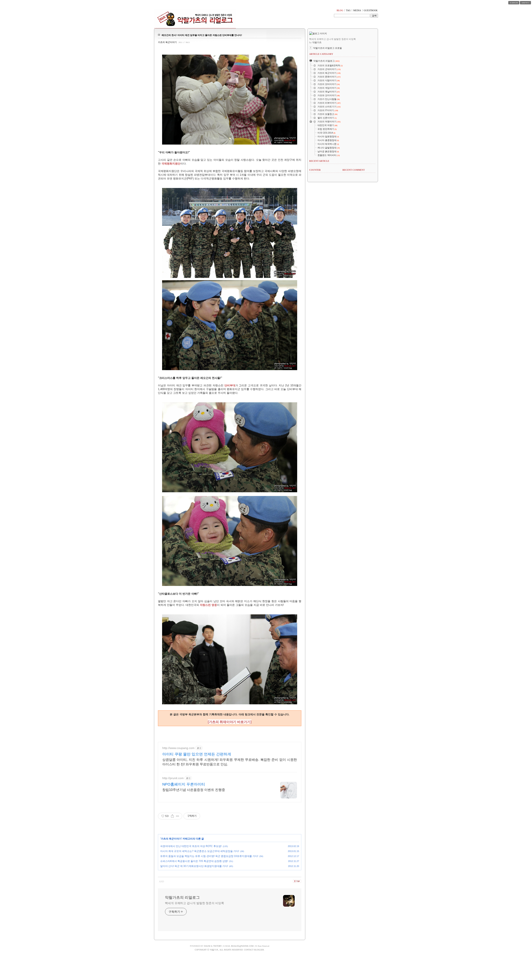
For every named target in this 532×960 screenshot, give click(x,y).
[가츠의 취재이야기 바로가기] (229, 722)
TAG (348, 10)
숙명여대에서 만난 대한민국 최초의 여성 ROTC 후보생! (191, 846)
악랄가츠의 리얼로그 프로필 (327, 48)
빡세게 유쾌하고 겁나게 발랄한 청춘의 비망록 (194, 903)
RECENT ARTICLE (319, 161)
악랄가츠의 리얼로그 (182, 897)
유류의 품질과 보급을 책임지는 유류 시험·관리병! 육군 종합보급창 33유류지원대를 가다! (209, 856)
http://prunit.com (173, 778)
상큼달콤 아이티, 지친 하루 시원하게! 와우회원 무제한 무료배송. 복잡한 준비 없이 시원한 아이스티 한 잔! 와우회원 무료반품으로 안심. (229, 762)
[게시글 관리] (177, 816)
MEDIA (357, 10)
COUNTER (315, 170)
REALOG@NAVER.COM (242, 946)
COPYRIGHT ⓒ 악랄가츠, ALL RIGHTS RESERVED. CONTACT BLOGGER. (230, 950)
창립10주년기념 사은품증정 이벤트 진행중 (193, 790)
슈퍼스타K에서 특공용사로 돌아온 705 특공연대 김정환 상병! (194, 861)
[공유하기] (172, 816)
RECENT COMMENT (353, 170)
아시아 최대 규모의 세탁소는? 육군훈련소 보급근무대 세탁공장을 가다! (199, 851)
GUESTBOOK (371, 10)
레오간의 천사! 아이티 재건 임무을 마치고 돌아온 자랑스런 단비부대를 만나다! (202, 35)
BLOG (340, 10)
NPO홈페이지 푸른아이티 (183, 784)
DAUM (207, 946)
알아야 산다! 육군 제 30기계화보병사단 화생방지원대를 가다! (194, 866)
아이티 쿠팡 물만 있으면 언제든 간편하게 (196, 754)
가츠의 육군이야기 (167, 42)
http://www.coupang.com (178, 748)
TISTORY (217, 946)
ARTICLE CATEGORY (321, 54)
